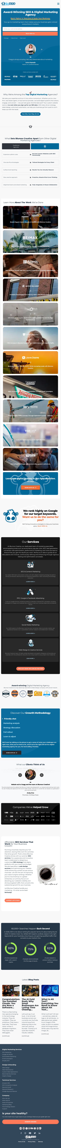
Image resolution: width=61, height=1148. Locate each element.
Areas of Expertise (7, 1102)
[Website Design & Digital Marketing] (9, 4)
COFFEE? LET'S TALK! (13, 900)
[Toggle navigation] (58, 4)
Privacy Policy (31, 1141)
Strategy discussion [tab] (11, 728)
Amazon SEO (6, 1083)
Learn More (30, 581)
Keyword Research (7, 1089)
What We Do (6, 1100)
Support (4, 1108)
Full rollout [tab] (8, 732)
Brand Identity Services (9, 1074)
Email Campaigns (7, 1058)
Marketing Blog (6, 1104)
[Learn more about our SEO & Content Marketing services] (30, 564)
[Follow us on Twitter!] (35, 1133)
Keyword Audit (6, 1087)
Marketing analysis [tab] (11, 723)
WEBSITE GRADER (30, 1121)
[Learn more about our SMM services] (30, 618)
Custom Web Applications (10, 1072)
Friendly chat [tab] (10, 719)
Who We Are (6, 1098)
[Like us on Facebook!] (21, 1133)
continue (6, 1036)
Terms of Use (21, 1141)
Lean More (29, 658)
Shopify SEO (6, 1060)
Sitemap (40, 1141)
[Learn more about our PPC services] (30, 591)
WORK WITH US (10, 752)
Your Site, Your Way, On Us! (30, 114)
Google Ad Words (7, 1054)
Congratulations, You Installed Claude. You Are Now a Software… (11, 1003)
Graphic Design (6, 1076)
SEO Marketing (6, 1052)
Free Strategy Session (8, 1106)
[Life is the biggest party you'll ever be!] (25, 1133)
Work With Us (30, 33)
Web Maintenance (7, 1069)
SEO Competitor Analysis (9, 1085)
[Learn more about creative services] (30, 643)
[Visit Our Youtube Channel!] (30, 1133)
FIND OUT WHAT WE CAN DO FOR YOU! (30, 668)
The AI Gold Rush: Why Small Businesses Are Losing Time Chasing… (30, 1004)
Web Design (6, 1067)
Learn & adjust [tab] (9, 736)
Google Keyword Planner (9, 1091)
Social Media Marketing (9, 1056)
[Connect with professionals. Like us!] (39, 1133)
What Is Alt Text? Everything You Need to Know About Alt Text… (49, 1004)
